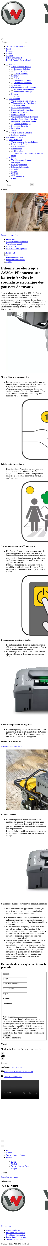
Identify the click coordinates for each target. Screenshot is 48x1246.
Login (8, 49)
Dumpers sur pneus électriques (23, 121)
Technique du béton (22, 69)
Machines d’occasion (14, 137)
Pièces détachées (18, 146)
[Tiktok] (11, 1186)
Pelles (16, 78)
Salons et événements (20, 167)
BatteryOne (16, 128)
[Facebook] (8, 1186)
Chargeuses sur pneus (22, 80)
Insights (14, 171)
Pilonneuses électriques (20, 108)
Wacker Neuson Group (15, 1155)
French (23, 60)
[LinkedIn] (16, 1186)
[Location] (2, 1186)
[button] (14, 58)
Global (9, 53)
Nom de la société (11, 984)
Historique (15, 162)
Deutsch (16, 60)
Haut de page (6, 1226)
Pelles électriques (18, 114)
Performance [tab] (16, 746)
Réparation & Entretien (20, 144)
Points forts (10, 239)
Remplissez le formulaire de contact (18, 1071)
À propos (12, 158)
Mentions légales (13, 1230)
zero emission (14, 99)
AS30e (9, 262)
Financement (16, 149)
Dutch (28, 60)
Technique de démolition (24, 89)
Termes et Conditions (14, 1239)
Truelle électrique (18, 105)
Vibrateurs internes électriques (23, 103)
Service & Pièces (15, 140)
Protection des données (15, 1233)
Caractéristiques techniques (17, 242)
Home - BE (10, 253)
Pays (5, 993)
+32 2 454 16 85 (17, 1067)
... (7, 255)
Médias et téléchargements (16, 248)
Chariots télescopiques (23, 83)
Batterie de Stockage (22, 124)
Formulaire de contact (10, 1177)
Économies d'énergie (19, 126)
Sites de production (19, 165)
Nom (5, 979)
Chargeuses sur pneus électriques (24, 117)
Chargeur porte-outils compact (23, 87)
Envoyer (7, 1035)
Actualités (15, 169)
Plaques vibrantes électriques (22, 110)
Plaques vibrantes (21, 73)
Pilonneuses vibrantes (22, 71)
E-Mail (6, 998)
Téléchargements (18, 176)
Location (12, 130)
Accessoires (11, 246)
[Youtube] (14, 1186)
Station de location (18, 135)
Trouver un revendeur (10, 235)
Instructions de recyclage (16, 1237)
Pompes (17, 96)
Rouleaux (15, 76)
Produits (12, 64)
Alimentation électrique (23, 92)
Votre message (9, 1017)
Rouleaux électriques (19, 112)
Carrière (9, 55)
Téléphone (7, 1003)
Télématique (19, 151)
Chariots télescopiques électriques (24, 119)
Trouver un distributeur (15, 46)
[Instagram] (5, 1186)
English (9, 60)
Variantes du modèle (14, 244)
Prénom (6, 974)
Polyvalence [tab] (6, 746)
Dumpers (17, 85)
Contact (9, 51)
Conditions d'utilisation (15, 1235)
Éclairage (15, 94)
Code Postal (8, 989)
